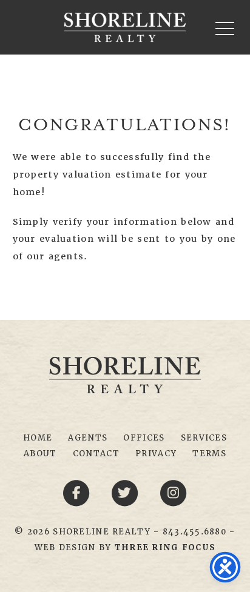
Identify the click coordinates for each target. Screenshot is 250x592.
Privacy (156, 453)
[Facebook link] (78, 492)
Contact (96, 453)
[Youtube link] (173, 492)
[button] (225, 28)
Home (37, 438)
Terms (209, 453)
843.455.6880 (194, 532)
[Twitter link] (127, 492)
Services (204, 438)
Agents (87, 438)
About (40, 453)
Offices (143, 438)
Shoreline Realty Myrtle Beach (125, 27)
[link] (165, 547)
